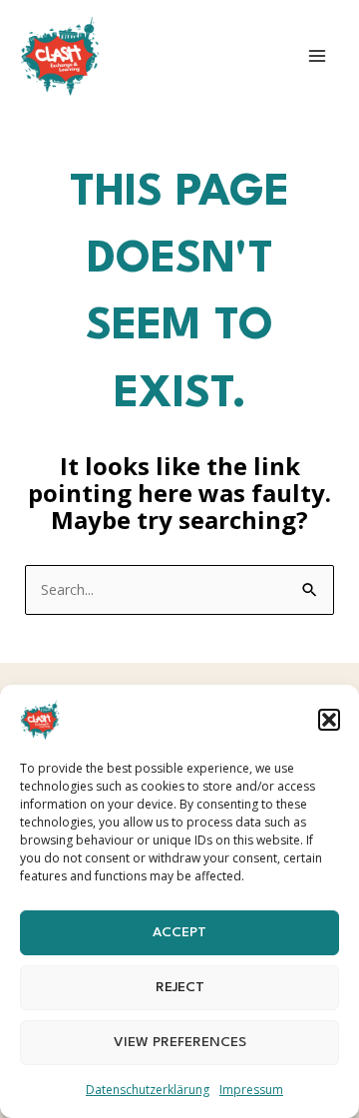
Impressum (251, 1089)
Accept (179, 932)
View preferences (180, 1042)
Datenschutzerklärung (147, 1089)
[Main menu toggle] (317, 56)
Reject (180, 987)
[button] (329, 720)
